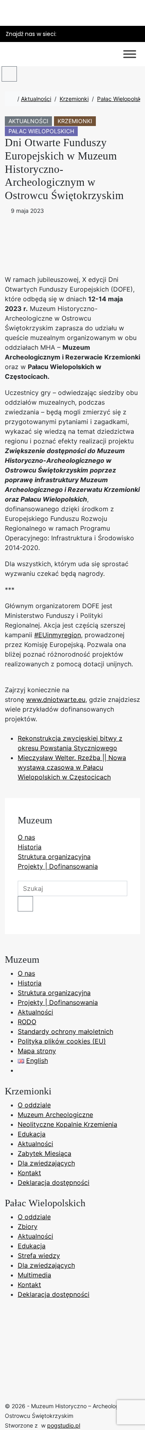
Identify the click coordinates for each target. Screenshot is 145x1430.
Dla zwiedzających (46, 1163)
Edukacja (32, 1134)
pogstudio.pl (63, 1425)
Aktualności (36, 98)
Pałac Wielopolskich (41, 131)
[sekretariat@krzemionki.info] (119, 34)
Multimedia (34, 1275)
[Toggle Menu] (129, 54)
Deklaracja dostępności (53, 1182)
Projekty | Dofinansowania (58, 866)
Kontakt (29, 1173)
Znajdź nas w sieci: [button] (31, 34)
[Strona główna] (13, 98)
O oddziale (34, 1105)
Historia (29, 847)
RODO (27, 1022)
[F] (64, 34)
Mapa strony (37, 1051)
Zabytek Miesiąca (44, 1153)
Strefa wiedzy (39, 1256)
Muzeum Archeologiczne (55, 1115)
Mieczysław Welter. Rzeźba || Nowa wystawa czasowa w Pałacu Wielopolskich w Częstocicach (72, 767)
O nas (26, 837)
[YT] (78, 34)
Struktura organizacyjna (54, 857)
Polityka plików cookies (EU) (62, 1041)
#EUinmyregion (57, 635)
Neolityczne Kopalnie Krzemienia (67, 1124)
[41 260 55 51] (133, 34)
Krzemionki (74, 98)
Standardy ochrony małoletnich (65, 1031)
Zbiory (27, 1226)
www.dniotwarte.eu (55, 699)
